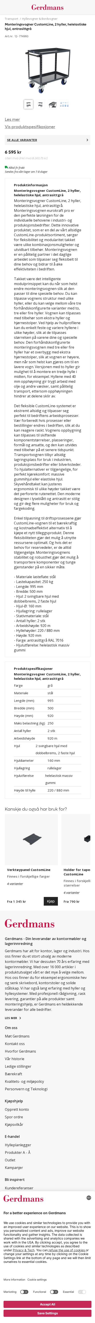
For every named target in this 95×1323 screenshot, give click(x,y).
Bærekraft (13, 1073)
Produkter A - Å (17, 1152)
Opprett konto (17, 1109)
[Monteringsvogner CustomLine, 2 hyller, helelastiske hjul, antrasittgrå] (47, 68)
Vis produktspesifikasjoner (30, 126)
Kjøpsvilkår (14, 1124)
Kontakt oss (15, 1043)
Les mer (12, 119)
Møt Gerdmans (17, 1036)
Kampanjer (14, 1167)
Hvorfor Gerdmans (20, 1051)
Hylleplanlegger (18, 1145)
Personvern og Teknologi (26, 1089)
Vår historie (14, 1058)
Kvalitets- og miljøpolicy (24, 1081)
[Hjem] (47, 7)
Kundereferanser (19, 1188)
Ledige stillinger (18, 1066)
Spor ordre (14, 1117)
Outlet (10, 1160)
